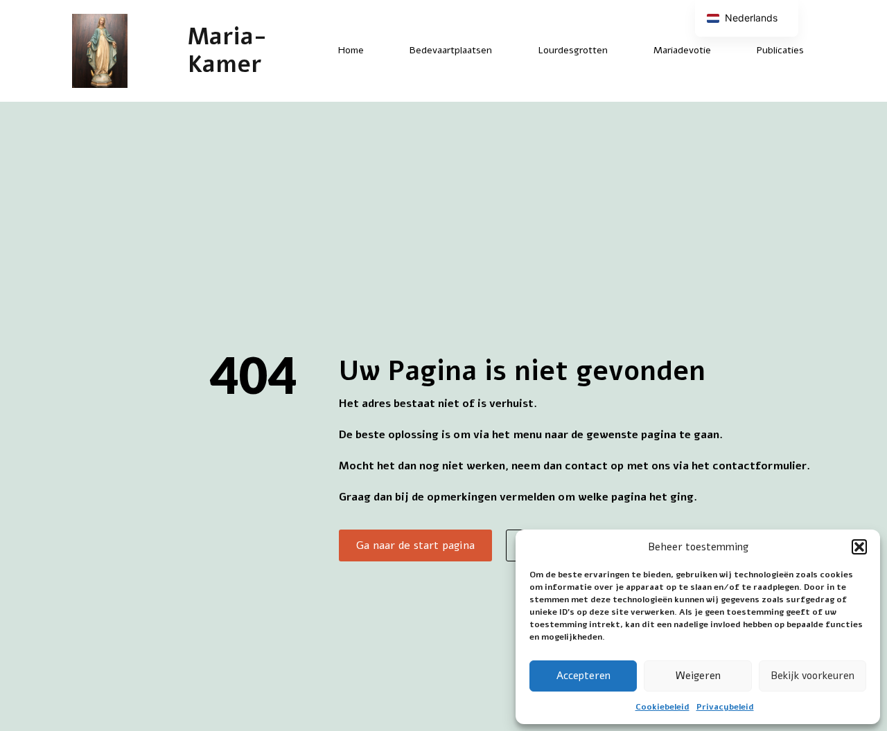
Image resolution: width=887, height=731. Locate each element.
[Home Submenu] (375, 50)
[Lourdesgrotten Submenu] (619, 50)
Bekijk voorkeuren (812, 676)
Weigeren (698, 676)
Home (351, 50)
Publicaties (780, 50)
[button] (859, 547)
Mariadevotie (682, 50)
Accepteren (583, 676)
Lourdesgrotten (573, 50)
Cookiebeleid (662, 706)
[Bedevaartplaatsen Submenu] (504, 50)
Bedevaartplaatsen (451, 50)
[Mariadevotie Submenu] (723, 50)
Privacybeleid (725, 706)
